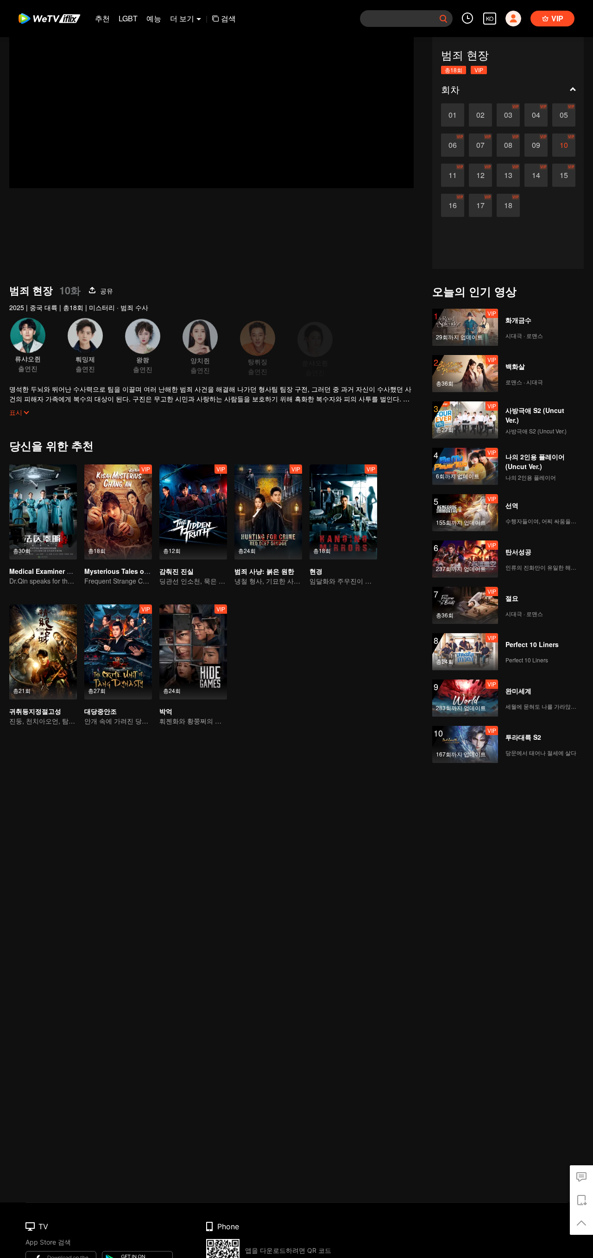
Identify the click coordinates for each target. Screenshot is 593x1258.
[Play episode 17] (480, 205)
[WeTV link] (50, 18)
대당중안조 (100, 711)
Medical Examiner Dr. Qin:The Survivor (70, 571)
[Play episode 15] (563, 175)
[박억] (193, 651)
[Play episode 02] (480, 115)
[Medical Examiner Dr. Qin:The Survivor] (43, 511)
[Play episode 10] (563, 145)
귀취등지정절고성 (35, 711)
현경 (315, 571)
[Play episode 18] (508, 205)
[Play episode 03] (508, 115)
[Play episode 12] (480, 175)
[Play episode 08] (508, 145)
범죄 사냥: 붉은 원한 (264, 571)
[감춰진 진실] (193, 511)
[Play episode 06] (452, 145)
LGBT (128, 18)
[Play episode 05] (563, 115)
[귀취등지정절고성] (43, 651)
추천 (102, 18)
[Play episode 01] (452, 115)
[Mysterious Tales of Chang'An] (118, 511)
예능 (153, 18)
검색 (228, 18)
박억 (165, 711)
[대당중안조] (118, 651)
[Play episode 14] (536, 175)
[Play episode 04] (536, 115)
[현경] (343, 511)
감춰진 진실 (176, 571)
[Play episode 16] (452, 205)
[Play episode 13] (508, 175)
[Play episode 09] (536, 145)
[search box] (443, 18)
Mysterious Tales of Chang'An (131, 571)
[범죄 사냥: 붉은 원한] (268, 511)
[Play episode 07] (480, 145)
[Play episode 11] (452, 175)
